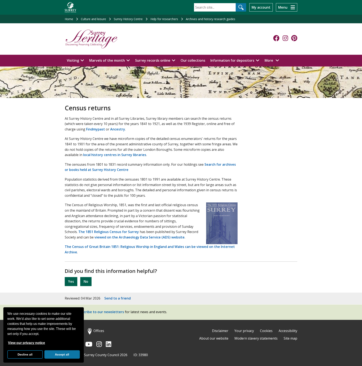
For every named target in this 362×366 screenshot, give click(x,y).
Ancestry (117, 129)
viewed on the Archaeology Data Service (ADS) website (139, 237)
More (273, 60)
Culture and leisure (93, 19)
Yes (71, 281)
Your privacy (244, 330)
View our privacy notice (26, 343)
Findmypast (95, 129)
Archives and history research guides (210, 19)
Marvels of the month (107, 60)
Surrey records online (152, 60)
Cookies (266, 330)
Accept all (62, 354)
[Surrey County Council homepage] (70, 7)
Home (69, 19)
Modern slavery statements (256, 338)
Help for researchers (164, 19)
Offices (98, 330)
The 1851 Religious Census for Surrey (108, 231)
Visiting (73, 60)
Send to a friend (117, 298)
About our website (213, 338)
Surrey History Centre (128, 19)
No (86, 281)
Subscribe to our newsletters (100, 312)
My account (261, 7)
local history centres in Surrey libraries (114, 154)
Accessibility (288, 330)
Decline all (25, 354)
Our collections (193, 60)
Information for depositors (232, 60)
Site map (290, 338)
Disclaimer (220, 330)
